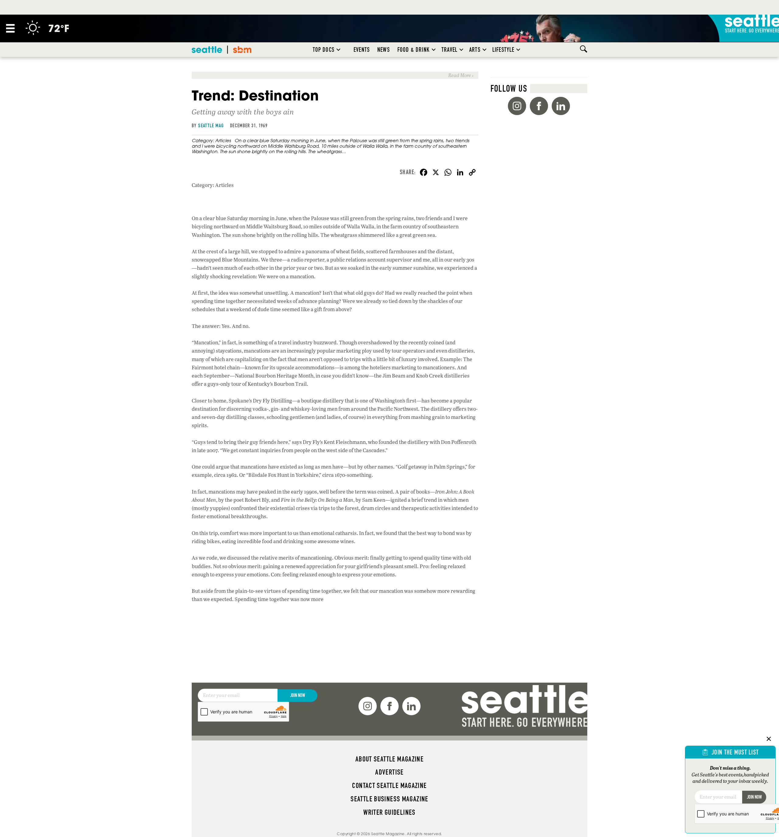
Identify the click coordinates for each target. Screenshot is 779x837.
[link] (335, 75)
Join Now (297, 695)
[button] (338, 49)
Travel (449, 49)
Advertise (389, 772)
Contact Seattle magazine (389, 785)
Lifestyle (503, 49)
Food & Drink (413, 49)
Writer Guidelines (389, 812)
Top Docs (323, 49)
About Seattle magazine (389, 759)
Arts (474, 49)
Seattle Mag (211, 125)
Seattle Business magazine (389, 799)
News (383, 49)
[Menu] (10, 28)
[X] (436, 172)
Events (362, 49)
